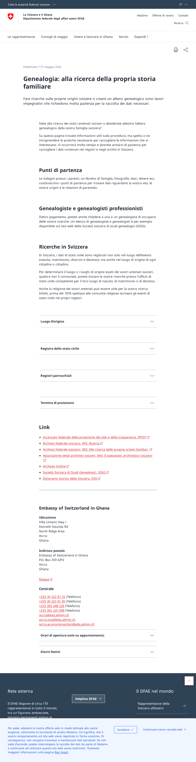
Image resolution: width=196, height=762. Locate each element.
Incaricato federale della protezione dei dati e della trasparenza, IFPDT (94, 437)
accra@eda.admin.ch (54, 615)
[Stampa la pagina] (176, 49)
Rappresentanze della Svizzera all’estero (153, 705)
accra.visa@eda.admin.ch (57, 620)
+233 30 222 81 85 (52, 601)
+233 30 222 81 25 (52, 597)
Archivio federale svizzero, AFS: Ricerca (71, 443)
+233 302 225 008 (51, 610)
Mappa (44, 579)
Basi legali (61, 752)
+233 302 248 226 (51, 606)
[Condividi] (186, 49)
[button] (21, 36)
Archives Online (54, 466)
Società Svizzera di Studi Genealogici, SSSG (74, 472)
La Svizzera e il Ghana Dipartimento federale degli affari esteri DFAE (53, 16)
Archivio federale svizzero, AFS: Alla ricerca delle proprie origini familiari (96, 449)
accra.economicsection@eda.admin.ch (67, 624)
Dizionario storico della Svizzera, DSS (70, 478)
